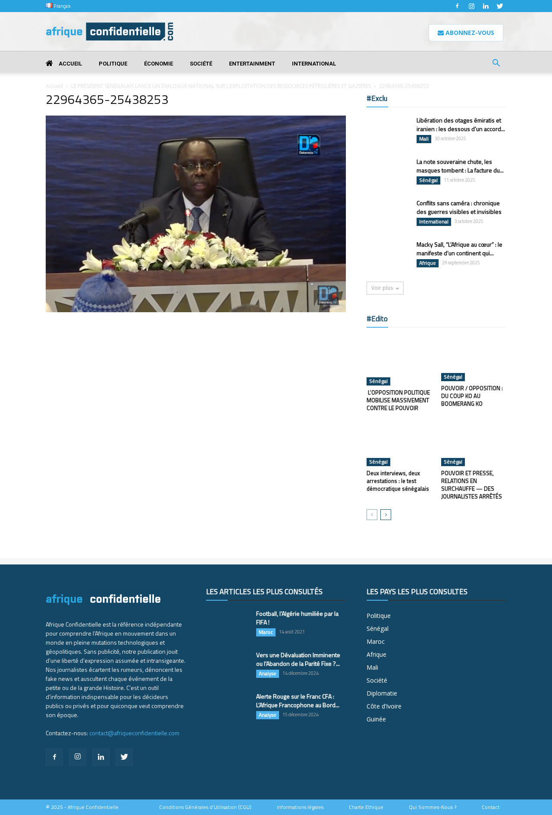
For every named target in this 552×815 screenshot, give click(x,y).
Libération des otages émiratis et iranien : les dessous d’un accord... (461, 124)
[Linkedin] (485, 6)
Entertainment (252, 63)
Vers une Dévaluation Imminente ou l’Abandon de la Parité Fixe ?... (298, 659)
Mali (424, 139)
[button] (496, 64)
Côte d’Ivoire (384, 706)
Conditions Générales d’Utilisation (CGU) (205, 807)
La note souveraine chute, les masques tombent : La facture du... (460, 166)
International (314, 63)
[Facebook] (457, 6)
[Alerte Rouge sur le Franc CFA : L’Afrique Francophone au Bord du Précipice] (227, 707)
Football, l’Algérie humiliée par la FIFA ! (297, 618)
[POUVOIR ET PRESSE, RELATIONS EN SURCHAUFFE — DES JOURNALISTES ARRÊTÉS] (474, 443)
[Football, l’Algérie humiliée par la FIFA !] (227, 624)
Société (201, 63)
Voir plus (382, 288)
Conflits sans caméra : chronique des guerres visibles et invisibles (459, 207)
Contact (490, 807)
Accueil (69, 63)
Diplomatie (382, 693)
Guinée (376, 719)
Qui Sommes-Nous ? (432, 807)
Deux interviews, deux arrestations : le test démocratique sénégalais (398, 481)
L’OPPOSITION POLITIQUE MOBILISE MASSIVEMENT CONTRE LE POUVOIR (398, 400)
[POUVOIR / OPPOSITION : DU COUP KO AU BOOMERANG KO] (474, 358)
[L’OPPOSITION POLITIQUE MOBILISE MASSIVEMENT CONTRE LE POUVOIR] (399, 361)
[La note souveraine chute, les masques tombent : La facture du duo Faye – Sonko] (388, 172)
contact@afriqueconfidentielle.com (134, 732)
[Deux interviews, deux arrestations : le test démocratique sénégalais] (399, 443)
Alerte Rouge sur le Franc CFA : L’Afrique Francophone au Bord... (297, 700)
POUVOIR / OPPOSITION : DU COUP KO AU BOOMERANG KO (472, 396)
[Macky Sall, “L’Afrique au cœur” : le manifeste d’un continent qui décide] (388, 255)
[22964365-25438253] (196, 310)
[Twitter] (499, 6)
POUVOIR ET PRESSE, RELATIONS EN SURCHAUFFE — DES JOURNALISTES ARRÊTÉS (471, 485)
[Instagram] (471, 6)
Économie (158, 63)
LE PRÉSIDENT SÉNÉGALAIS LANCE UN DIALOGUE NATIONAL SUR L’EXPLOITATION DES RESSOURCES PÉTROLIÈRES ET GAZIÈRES (221, 86)
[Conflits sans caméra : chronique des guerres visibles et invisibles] (388, 214)
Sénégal (428, 180)
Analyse (267, 673)
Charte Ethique (366, 807)
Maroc (266, 632)
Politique (113, 63)
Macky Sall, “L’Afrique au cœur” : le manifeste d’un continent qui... (459, 248)
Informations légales (300, 807)
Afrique (427, 263)
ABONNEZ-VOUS (469, 32)
